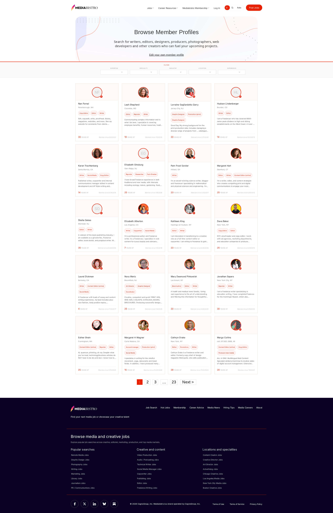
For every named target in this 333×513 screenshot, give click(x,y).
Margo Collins (224, 337)
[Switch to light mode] (227, 7)
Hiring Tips (228, 407)
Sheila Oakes (84, 220)
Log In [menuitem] (217, 8)
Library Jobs (76, 478)
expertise (114, 68)
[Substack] (114, 504)
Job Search (151, 407)
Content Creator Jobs (212, 455)
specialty (144, 68)
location (202, 68)
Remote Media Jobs (80, 455)
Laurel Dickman (86, 276)
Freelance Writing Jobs (147, 488)
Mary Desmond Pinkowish (184, 276)
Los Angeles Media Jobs (213, 478)
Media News (213, 407)
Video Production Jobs (147, 455)
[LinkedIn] (94, 504)
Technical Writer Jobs (146, 464)
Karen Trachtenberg (88, 165)
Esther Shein (84, 337)
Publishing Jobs (144, 478)
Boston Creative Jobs (212, 488)
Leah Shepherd (131, 104)
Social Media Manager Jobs (149, 469)
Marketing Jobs (78, 474)
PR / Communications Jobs (82, 488)
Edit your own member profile (166, 54)
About (259, 407)
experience (231, 68)
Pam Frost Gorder (180, 165)
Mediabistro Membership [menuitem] (194, 8)
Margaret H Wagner (134, 337)
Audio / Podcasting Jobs (148, 460)
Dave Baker (223, 221)
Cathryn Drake (178, 337)
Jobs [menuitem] (149, 8)
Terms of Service (237, 504)
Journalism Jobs (78, 483)
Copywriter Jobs (144, 474)
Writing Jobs (76, 469)
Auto (239, 8)
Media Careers (245, 407)
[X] (84, 504)
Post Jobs (254, 7)
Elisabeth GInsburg (133, 164)
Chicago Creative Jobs (213, 474)
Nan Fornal (83, 103)
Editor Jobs (142, 483)
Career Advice (197, 407)
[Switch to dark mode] (233, 7)
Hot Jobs (165, 407)
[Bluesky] (104, 504)
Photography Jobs (79, 464)
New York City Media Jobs (214, 483)
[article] (97, 112)
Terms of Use (218, 504)
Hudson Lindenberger (228, 103)
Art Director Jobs (210, 464)
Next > (188, 382)
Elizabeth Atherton (133, 221)
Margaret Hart (224, 165)
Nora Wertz (130, 276)
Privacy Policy (256, 504)
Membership (180, 407)
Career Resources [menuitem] (167, 8)
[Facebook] (75, 504)
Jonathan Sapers (225, 276)
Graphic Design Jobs (80, 460)
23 (174, 382)
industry (173, 68)
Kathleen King (178, 221)
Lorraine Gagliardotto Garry (184, 104)
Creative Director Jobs (213, 460)
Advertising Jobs (210, 469)
